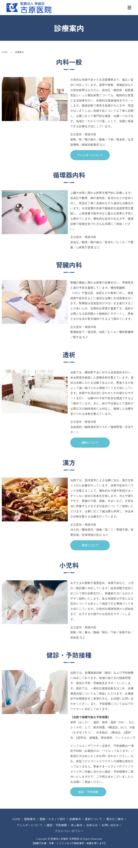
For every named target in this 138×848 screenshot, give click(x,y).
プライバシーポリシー (69, 831)
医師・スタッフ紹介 (52, 819)
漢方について (90, 545)
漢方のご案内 (114, 819)
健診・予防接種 (88, 792)
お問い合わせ (110, 825)
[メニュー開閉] (129, 7)
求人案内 (76, 825)
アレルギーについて (90, 155)
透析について (90, 442)
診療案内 (75, 819)
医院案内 (30, 819)
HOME (5, 52)
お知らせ (92, 825)
